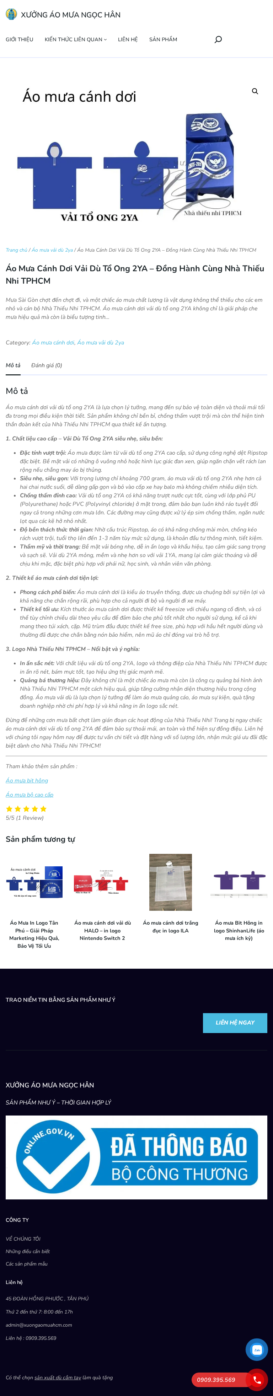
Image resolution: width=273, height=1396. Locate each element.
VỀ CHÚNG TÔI (23, 1239)
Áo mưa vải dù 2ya (52, 250)
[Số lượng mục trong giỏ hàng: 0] (197, 39)
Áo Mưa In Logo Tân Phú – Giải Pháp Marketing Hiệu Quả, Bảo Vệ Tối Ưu (34, 934)
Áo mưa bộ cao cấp (29, 795)
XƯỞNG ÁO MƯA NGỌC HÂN (71, 15)
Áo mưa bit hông (27, 781)
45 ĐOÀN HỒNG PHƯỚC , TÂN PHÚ (47, 1298)
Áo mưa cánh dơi (53, 343)
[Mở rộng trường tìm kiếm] (218, 39)
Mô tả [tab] (13, 365)
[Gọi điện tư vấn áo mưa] (257, 1380)
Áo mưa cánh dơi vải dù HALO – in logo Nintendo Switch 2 (102, 930)
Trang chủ (16, 250)
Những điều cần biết (28, 1251)
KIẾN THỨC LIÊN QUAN (73, 39)
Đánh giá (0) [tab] (46, 365)
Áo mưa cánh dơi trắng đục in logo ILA (170, 926)
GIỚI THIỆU (19, 39)
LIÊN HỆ (128, 39)
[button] (255, 91)
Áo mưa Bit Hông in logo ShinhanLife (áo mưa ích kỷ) (239, 930)
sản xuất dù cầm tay (57, 1377)
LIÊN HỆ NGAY (235, 1023)
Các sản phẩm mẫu (27, 1264)
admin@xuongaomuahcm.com (39, 1325)
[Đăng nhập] (183, 39)
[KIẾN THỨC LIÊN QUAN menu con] (105, 39)
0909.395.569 (216, 1380)
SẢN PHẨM (163, 39)
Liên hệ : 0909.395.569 (31, 1338)
